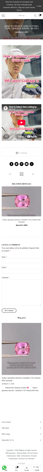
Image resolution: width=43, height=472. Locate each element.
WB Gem (21, 15)
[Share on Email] (27, 164)
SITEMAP (21, 463)
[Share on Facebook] (11, 164)
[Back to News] (21, 174)
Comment (5, 277)
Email (4, 267)
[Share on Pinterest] (22, 164)
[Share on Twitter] (16, 164)
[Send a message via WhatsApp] (4, 467)
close (39, 6)
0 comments (23, 153)
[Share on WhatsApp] (32, 164)
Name (4, 257)
